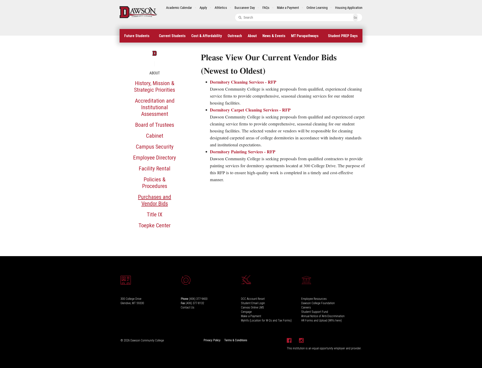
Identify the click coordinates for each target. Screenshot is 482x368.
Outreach (235, 36)
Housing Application (348, 8)
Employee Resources (314, 299)
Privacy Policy (212, 340)
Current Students (172, 36)
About (252, 36)
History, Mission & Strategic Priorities (154, 86)
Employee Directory (154, 157)
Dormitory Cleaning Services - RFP (243, 82)
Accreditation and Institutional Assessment (155, 107)
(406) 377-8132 (195, 303)
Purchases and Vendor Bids (154, 200)
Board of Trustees (154, 124)
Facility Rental (154, 168)
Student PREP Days (343, 36)
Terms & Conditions (235, 340)
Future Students (136, 36)
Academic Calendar (179, 8)
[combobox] (298, 17)
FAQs (265, 8)
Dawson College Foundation (318, 303)
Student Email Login (253, 303)
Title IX (154, 214)
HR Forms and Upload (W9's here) (321, 320)
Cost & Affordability (206, 36)
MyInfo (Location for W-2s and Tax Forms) (266, 320)
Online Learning (317, 8)
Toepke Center (155, 225)
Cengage (246, 312)
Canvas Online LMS (252, 307)
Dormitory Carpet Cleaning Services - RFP (250, 110)
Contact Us (187, 307)
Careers (306, 307)
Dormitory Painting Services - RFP (242, 151)
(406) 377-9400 (198, 299)
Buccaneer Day (245, 8)
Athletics (221, 8)
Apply (203, 8)
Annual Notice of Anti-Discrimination (323, 316)
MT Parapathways (305, 36)
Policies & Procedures (154, 182)
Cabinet (154, 135)
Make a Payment (288, 8)
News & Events (273, 36)
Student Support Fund (314, 312)
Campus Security (155, 146)
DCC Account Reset (253, 299)
